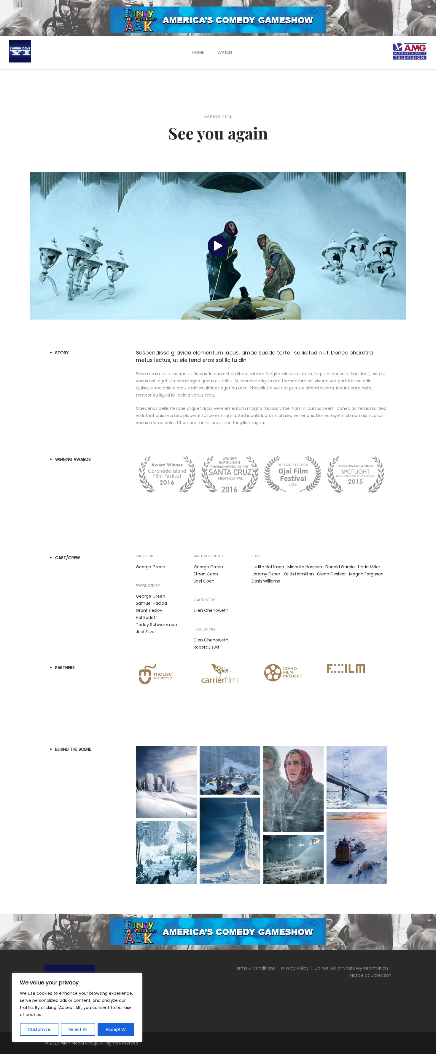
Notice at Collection (371, 975)
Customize (39, 1029)
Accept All (116, 1029)
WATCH (224, 52)
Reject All (78, 1029)
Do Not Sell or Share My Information (351, 968)
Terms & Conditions (254, 968)
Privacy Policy (295, 968)
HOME (198, 52)
